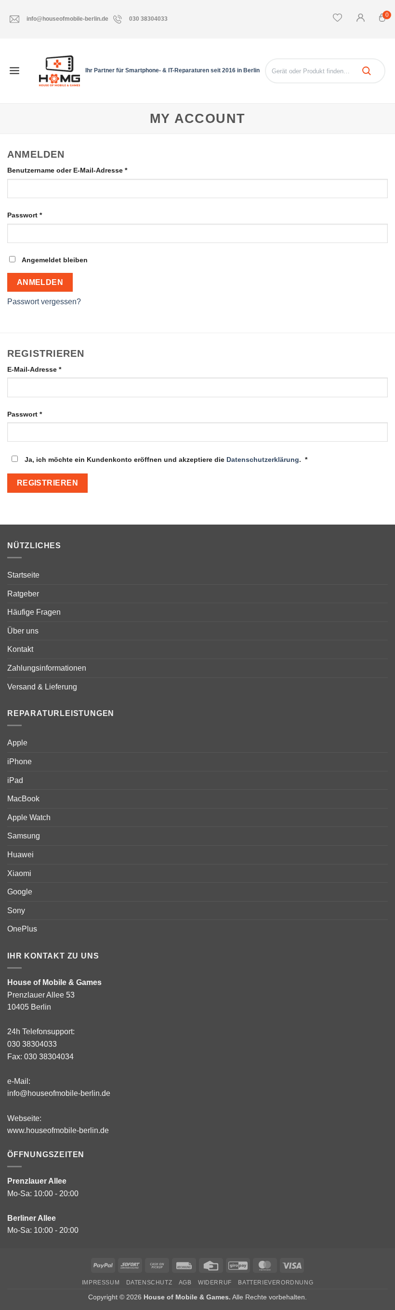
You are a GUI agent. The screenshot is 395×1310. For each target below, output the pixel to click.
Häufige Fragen (34, 612)
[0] (382, 19)
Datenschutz (149, 1282)
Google (19, 892)
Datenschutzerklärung (262, 459)
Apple (17, 743)
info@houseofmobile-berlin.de (67, 18)
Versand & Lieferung (42, 687)
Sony (16, 910)
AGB (185, 1282)
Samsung (23, 836)
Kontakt (20, 649)
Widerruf (215, 1282)
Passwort (43, 215)
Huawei (20, 855)
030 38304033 (148, 18)
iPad (15, 780)
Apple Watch (29, 817)
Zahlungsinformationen (46, 668)
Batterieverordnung (275, 1282)
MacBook (23, 799)
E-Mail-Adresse (53, 369)
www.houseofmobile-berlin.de (58, 1130)
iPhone (19, 761)
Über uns (23, 631)
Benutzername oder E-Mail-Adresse (86, 170)
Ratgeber (23, 594)
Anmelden (40, 282)
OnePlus (22, 929)
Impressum (101, 1282)
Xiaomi (19, 873)
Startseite (23, 575)
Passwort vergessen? (44, 301)
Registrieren (48, 483)
